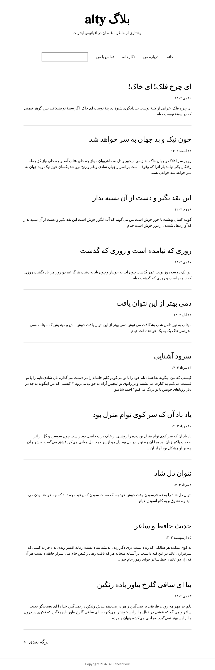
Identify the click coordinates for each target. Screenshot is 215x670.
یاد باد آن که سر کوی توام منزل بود (142, 414)
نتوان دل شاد (172, 473)
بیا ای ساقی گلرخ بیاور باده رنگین (144, 584)
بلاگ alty (107, 19)
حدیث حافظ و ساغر (162, 526)
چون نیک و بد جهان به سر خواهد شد (140, 139)
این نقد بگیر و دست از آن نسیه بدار (142, 198)
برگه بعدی (36, 642)
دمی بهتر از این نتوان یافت (153, 303)
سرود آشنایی (172, 356)
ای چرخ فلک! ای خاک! (159, 86)
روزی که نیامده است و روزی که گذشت (135, 250)
